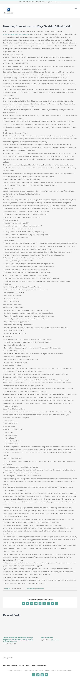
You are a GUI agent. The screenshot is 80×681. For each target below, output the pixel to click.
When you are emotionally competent (16, 34)
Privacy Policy (7, 658)
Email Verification (47, 637)
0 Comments (40, 588)
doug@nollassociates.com (53, 2)
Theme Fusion (38, 670)
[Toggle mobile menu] (76, 8)
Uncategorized (30, 588)
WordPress (69, 670)
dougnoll (7, 588)
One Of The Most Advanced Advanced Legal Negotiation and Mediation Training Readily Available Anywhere (18, 640)
